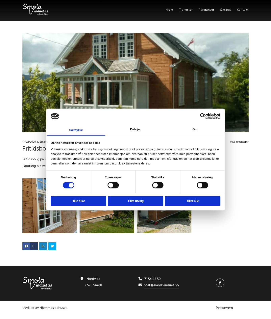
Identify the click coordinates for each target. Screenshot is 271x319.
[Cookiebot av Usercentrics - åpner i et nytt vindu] (203, 116)
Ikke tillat (78, 201)
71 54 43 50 (152, 279)
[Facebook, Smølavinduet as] (220, 283)
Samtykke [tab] (76, 130)
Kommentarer (239, 142)
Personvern (224, 308)
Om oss (225, 9)
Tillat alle (192, 201)
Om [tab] (194, 129)
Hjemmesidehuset (53, 308)
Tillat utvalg (136, 201)
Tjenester (186, 9)
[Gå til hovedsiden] (48, 9)
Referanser (206, 9)
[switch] (113, 185)
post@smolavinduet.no (161, 285)
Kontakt (243, 9)
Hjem (169, 9)
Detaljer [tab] (135, 129)
